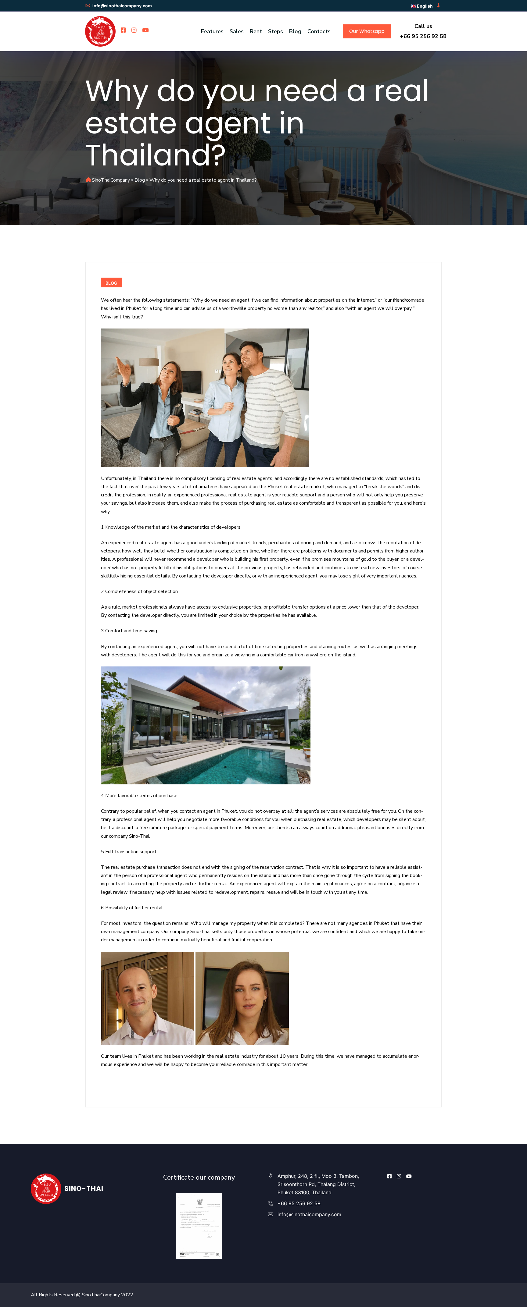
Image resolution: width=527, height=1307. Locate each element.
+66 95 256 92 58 (423, 36)
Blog (295, 31)
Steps (275, 31)
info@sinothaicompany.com (121, 5)
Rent (256, 31)
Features (212, 31)
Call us (423, 26)
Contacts (319, 31)
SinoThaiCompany (111, 180)
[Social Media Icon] (389, 1176)
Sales (237, 31)
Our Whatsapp (367, 31)
